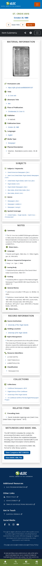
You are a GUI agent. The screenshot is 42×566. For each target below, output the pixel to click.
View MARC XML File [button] (14, 457)
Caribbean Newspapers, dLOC (17, 388)
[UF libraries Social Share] (25, 32)
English (10, 135)
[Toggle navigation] (37, 4)
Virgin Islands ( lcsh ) (14, 184)
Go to (29, 25)
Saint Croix (31, 215)
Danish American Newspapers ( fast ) (19, 172)
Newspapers (13, 201)
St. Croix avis (12, 95)
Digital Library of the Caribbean (17, 391)
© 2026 (21, 556)
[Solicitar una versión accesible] (31, 33)
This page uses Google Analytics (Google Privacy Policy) (21, 545)
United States (12, 215)
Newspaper (11, 143)
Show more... (14, 247)
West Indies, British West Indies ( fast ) (19, 190)
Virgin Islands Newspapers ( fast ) (17, 187)
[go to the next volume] (22, 24)
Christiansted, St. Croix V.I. (16, 111)
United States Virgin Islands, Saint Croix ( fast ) (21, 181)
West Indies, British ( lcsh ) (15, 193)
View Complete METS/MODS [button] (17, 452)
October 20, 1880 (13, 127)
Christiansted (9, 217)
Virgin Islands (22, 215)
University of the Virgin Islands (18, 325)
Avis (9, 103)
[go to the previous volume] (8, 24)
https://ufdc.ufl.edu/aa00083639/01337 (20, 88)
